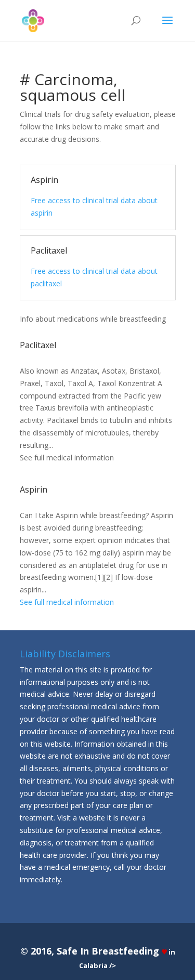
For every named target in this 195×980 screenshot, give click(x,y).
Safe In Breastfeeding (108, 951)
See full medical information (67, 602)
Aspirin (33, 489)
